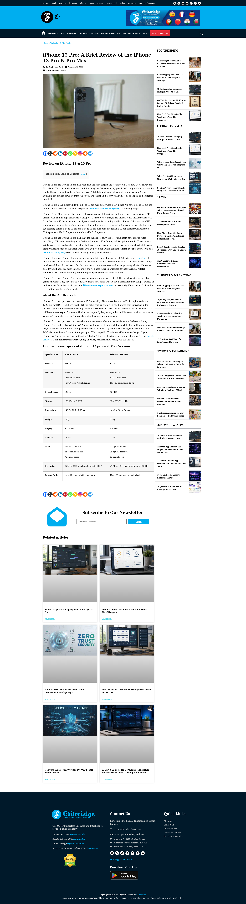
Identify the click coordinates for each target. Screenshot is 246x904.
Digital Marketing (110, 33)
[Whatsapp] (70, 153)
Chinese (83, 3)
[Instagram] (191, 3)
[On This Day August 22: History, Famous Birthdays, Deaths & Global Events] (195, 101)
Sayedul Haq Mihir (75, 843)
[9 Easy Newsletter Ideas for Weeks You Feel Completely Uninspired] (195, 314)
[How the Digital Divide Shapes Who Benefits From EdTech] (195, 388)
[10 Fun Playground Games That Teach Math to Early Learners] (195, 376)
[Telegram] (90, 153)
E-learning (132, 3)
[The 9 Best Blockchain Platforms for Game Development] (195, 262)
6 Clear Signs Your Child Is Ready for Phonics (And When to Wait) (171, 63)
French (53, 3)
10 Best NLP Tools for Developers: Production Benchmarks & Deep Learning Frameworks (125, 771)
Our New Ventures (160, 33)
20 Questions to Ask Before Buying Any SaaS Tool (169, 488)
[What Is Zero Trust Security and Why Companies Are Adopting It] (195, 163)
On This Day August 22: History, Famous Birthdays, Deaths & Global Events (171, 103)
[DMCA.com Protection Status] (70, 866)
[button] (201, 33)
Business (71, 33)
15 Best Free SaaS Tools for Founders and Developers (169, 340)
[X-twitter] (178, 3)
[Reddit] (55, 153)
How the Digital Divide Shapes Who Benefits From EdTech (171, 389)
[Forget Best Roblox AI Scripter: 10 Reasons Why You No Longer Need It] (195, 248)
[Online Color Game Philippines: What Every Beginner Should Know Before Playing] (195, 208)
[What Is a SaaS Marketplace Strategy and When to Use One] (195, 177)
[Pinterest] (183, 3)
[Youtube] (199, 3)
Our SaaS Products (131, 33)
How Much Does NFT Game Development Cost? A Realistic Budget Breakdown (171, 236)
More (146, 33)
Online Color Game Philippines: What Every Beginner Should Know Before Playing (172, 210)
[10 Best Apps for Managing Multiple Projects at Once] (195, 90)
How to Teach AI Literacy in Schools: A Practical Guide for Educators (170, 364)
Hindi (91, 3)
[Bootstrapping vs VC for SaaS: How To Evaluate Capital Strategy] (195, 76)
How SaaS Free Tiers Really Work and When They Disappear (124, 610)
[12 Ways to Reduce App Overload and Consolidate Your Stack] (195, 462)
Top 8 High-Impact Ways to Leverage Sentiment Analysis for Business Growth (170, 302)
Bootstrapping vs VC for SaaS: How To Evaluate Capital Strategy (170, 77)
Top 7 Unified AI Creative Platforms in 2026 (168, 476)
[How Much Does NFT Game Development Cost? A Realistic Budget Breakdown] (195, 234)
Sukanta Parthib (77, 834)
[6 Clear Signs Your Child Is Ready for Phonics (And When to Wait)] (195, 62)
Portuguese (63, 3)
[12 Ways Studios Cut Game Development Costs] (195, 222)
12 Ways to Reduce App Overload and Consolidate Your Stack (171, 463)
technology (141, 258)
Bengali (100, 3)
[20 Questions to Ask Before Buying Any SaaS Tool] (195, 487)
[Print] (85, 153)
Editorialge (141, 894)
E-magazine (110, 3)
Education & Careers (88, 33)
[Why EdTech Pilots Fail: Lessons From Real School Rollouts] (195, 400)
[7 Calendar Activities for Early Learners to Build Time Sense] (195, 414)
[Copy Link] (75, 153)
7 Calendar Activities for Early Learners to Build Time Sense (170, 414)
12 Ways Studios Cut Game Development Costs (169, 223)
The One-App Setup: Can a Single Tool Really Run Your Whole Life (170, 449)
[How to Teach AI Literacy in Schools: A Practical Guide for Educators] (195, 362)
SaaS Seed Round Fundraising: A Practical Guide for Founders (172, 329)
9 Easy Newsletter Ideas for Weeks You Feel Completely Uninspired (170, 316)
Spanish (45, 3)
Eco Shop (121, 3)
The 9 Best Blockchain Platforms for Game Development (167, 264)
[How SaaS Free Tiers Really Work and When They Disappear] (195, 115)
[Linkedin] (187, 3)
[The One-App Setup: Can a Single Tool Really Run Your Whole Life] (195, 448)
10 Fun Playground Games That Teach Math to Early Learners (171, 377)
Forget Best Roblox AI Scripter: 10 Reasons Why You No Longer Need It (171, 250)
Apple (68, 43)
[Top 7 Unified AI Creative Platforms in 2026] (195, 476)
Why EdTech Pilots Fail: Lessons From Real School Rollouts (169, 401)
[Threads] (195, 3)
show (83, 174)
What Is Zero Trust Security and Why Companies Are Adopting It (64, 691)
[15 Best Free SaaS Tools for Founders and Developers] (195, 340)
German (74, 3)
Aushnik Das (79, 839)
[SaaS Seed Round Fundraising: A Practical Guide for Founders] (195, 328)
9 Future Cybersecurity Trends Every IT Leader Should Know (69, 771)
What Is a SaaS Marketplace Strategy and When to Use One (126, 691)
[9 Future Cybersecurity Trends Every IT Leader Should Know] (195, 188)
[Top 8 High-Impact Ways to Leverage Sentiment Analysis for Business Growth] (195, 300)
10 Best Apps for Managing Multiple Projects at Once (69, 610)
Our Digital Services (147, 3)
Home (46, 43)
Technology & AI (56, 33)
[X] (50, 153)
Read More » (50, 619)
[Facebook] (174, 3)
